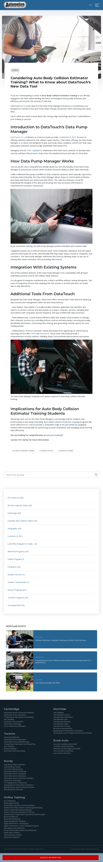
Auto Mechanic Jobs (60, 719)
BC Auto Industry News (18, 505)
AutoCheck (44, 333)
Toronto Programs (16, 597)
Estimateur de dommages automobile (66, 749)
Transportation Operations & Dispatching (19, 717)
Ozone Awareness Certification (15, 726)
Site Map (31, 849)
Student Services (15, 574)
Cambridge (12, 513)
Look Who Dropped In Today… (21, 544)
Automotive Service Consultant (15, 774)
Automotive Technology (12, 724)
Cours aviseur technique (62, 753)
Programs (12, 567)
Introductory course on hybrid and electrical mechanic (72, 733)
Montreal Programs (16, 551)
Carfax (33, 333)
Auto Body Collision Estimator (14, 765)
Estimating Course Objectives (14, 828)
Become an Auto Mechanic (62, 728)
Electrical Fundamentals (12, 819)
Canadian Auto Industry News (20, 520)
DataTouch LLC (17, 137)
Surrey (15, 70)
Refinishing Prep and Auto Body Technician (19, 787)
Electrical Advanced (11, 817)
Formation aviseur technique (63, 746)
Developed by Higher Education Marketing (85, 849)
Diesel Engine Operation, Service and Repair (19, 805)
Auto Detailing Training (12, 767)
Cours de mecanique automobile (65, 744)
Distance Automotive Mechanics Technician (19, 812)
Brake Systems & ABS (11, 803)
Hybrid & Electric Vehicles (13, 835)
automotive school (46, 451)
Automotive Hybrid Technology (15, 771)
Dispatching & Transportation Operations (68, 731)
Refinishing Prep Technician (13, 789)
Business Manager (10, 749)
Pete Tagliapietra (34, 150)
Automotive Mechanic (11, 737)
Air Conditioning (9, 801)
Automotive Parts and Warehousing (16, 742)
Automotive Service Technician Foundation (19, 713)
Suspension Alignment (12, 837)
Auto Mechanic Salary (60, 724)
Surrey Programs (15, 590)
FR (90, 5)
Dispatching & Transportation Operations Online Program (24, 814)
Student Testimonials (17, 582)
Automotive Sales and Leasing (14, 751)
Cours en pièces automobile (63, 751)
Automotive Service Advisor (13, 722)
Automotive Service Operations (15, 715)
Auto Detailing (9, 719)
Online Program (14, 559)
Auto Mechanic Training (61, 726)
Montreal (39, 637)
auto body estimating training (23, 451)
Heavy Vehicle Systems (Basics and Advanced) (20, 830)
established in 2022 (67, 137)
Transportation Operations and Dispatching (19, 744)
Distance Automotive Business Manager (18, 810)
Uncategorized (14, 605)
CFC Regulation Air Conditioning (15, 783)
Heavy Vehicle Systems (12, 833)
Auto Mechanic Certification (63, 717)
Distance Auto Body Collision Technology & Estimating (23, 808)
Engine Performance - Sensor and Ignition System (21, 826)
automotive (49, 435)
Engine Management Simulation (15, 821)
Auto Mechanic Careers (61, 715)
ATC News (12, 497)
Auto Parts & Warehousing (13, 769)
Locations (12, 536)
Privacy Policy (39, 849)
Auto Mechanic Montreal (62, 722)
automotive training (66, 451)
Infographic (12, 528)
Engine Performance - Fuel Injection (16, 823)
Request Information (50, 857)
